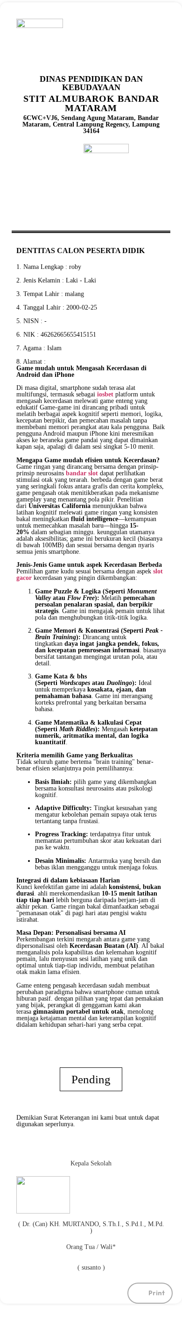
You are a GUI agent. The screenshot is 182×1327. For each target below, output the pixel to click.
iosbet (105, 394)
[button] (150, 1293)
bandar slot (82, 473)
